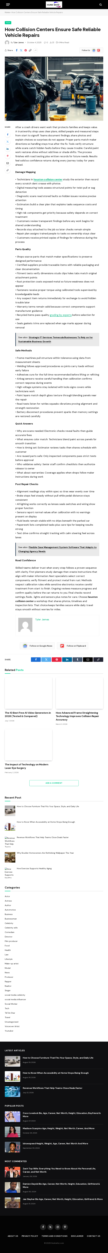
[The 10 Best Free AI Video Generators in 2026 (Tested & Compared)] (28, 693)
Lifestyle (9, 959)
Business (9, 914)
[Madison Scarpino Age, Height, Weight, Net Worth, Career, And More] (12, 1132)
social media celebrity (15, 995)
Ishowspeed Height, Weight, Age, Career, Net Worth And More (55, 1143)
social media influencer (15, 999)
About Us (13, 1236)
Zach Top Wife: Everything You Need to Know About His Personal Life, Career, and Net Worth (59, 1170)
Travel (7, 1017)
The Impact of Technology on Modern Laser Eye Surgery (26, 766)
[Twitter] (7, 141)
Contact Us (93, 1236)
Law (6, 954)
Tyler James (18, 42)
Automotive (10, 910)
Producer (9, 977)
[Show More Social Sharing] (35, 50)
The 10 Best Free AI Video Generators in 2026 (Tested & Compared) (28, 714)
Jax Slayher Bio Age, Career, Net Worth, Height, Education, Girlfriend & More (63, 1199)
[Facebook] (7, 134)
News (7, 972)
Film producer (11, 941)
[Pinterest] (7, 156)
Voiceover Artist (12, 1026)
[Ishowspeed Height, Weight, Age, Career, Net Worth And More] (12, 1147)
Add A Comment (54, 783)
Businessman (11, 918)
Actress (8, 901)
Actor (7, 896)
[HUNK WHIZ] (54, 4)
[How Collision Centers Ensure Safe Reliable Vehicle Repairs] (54, 89)
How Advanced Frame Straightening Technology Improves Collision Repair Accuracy (77, 716)
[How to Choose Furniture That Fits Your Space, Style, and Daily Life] (12, 1061)
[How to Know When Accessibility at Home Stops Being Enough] (12, 1076)
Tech (8, 23)
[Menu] (8, 4)
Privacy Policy (30, 1236)
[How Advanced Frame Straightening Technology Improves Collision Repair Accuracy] (79, 693)
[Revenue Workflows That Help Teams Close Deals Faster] (12, 1091)
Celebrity (9, 923)
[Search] (100, 4)
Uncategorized (11, 1022)
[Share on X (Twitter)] (21, 50)
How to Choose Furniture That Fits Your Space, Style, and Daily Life (58, 1057)
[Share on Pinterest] (25, 50)
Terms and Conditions (54, 1236)
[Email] (7, 163)
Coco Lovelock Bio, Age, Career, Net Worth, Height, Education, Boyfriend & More (62, 1115)
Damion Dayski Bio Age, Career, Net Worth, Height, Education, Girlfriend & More (61, 1185)
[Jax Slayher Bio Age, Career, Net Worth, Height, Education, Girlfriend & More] (12, 1202)
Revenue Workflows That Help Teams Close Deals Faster (52, 1088)
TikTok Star (10, 1013)
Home (7, 12)
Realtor (8, 986)
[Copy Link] (30, 50)
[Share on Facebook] (16, 50)
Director (8, 936)
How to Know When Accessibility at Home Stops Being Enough (56, 1072)
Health (8, 950)
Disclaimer (77, 1236)
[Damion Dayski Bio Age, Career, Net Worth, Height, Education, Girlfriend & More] (12, 1187)
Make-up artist (12, 963)
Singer (8, 990)
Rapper (8, 981)
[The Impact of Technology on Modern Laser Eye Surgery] (28, 745)
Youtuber (9, 1031)
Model (8, 968)
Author (8, 905)
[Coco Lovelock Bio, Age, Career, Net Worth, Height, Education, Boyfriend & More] (12, 1116)
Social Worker (11, 1004)
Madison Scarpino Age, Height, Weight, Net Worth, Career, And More (58, 1128)
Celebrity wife (11, 927)
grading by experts (61, 314)
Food (7, 945)
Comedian (9, 932)
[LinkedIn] (7, 149)
